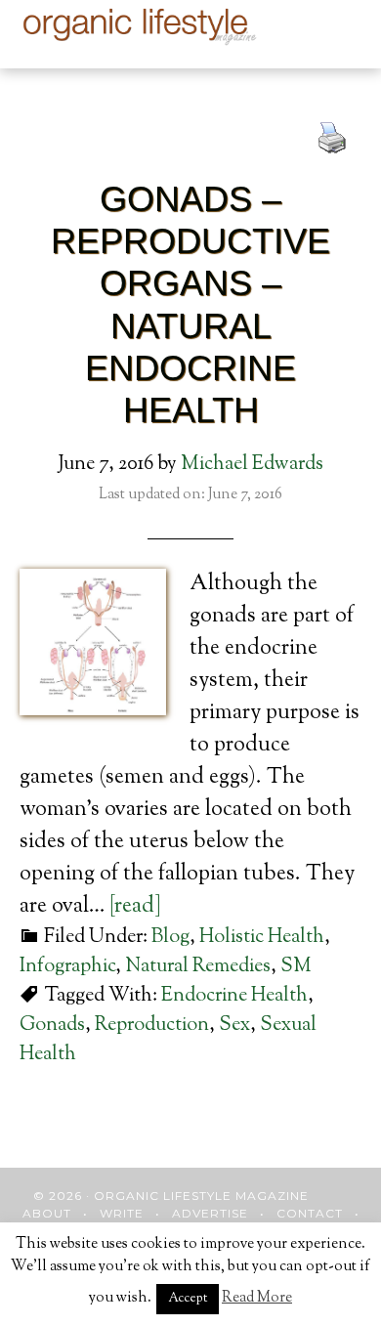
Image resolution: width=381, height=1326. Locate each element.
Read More (257, 1298)
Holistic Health (261, 937)
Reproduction (152, 1025)
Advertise (210, 1213)
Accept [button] (187, 1298)
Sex (234, 1025)
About (46, 1213)
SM (296, 967)
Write (122, 1213)
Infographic (67, 967)
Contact (309, 1213)
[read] (135, 906)
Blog (170, 937)
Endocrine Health (234, 996)
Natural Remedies (198, 967)
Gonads (52, 1025)
